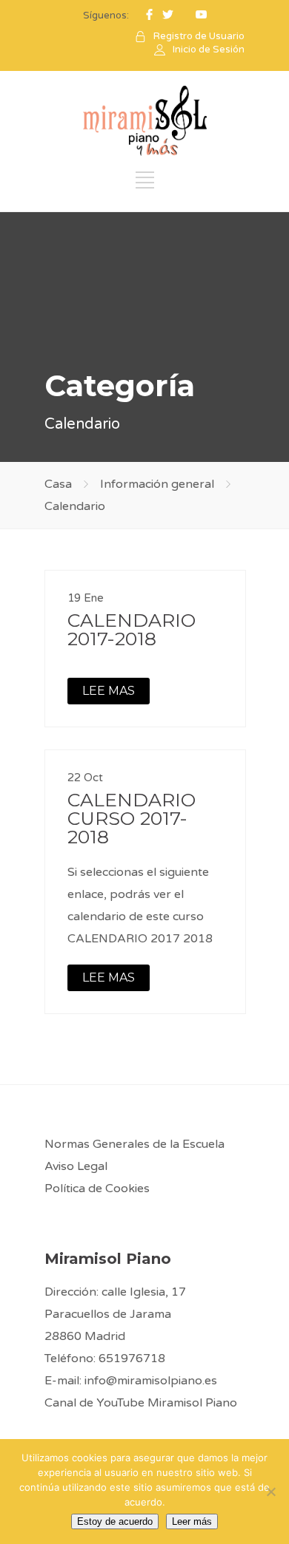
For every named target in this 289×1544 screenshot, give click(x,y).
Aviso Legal (75, 1166)
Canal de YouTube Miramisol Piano (140, 1402)
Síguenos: (106, 15)
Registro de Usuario (199, 36)
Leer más (192, 1521)
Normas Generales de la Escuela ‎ (135, 1144)
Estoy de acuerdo (115, 1521)
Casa (58, 484)
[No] (270, 1491)
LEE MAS (108, 691)
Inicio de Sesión (209, 49)
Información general (157, 484)
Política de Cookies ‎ (98, 1188)
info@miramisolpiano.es (150, 1380)
